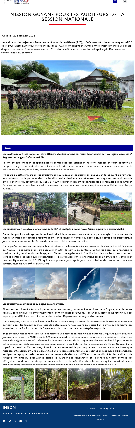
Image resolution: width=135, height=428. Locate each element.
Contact (91, 408)
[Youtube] (20, 421)
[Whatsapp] (26, 421)
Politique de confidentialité (111, 415)
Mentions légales (95, 415)
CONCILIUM (101, 419)
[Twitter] (9, 421)
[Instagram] (15, 421)
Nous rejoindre (107, 408)
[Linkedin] (4, 421)
